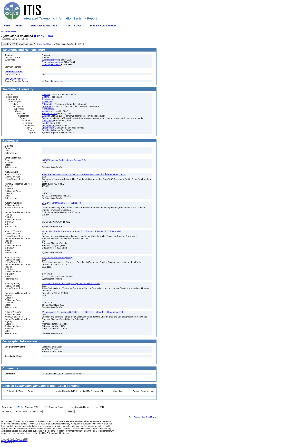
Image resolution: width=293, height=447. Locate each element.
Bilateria (45, 97)
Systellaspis (47, 130)
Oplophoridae (48, 128)
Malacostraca (48, 111)
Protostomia (47, 99)
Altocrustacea (48, 109)
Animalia (46, 94)
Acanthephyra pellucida (53, 62)
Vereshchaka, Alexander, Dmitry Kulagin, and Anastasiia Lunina (71, 283)
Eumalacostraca (49, 113)
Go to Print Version (8, 31)
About (19, 25)
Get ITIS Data (73, 25)
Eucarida (46, 116)
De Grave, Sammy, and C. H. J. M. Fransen (61, 203)
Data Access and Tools (44, 25)
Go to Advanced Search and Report (143, 417)
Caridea (45, 123)
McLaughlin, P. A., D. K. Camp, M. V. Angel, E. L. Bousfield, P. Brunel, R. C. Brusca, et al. (81, 231)
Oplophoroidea (49, 125)
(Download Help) (44, 44)
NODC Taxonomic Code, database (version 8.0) (64, 160)
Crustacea (46, 106)
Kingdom (23, 411)
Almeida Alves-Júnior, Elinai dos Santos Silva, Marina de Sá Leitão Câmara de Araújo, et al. (84, 174)
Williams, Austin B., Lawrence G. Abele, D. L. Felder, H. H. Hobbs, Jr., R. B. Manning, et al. (82, 312)
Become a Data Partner (103, 25)
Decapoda (46, 118)
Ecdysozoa (47, 102)
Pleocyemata (48, 121)
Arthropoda (47, 104)
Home (7, 25)
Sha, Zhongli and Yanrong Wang (57, 257)
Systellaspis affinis (50, 60)
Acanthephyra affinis (51, 64)
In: (3, 411)
